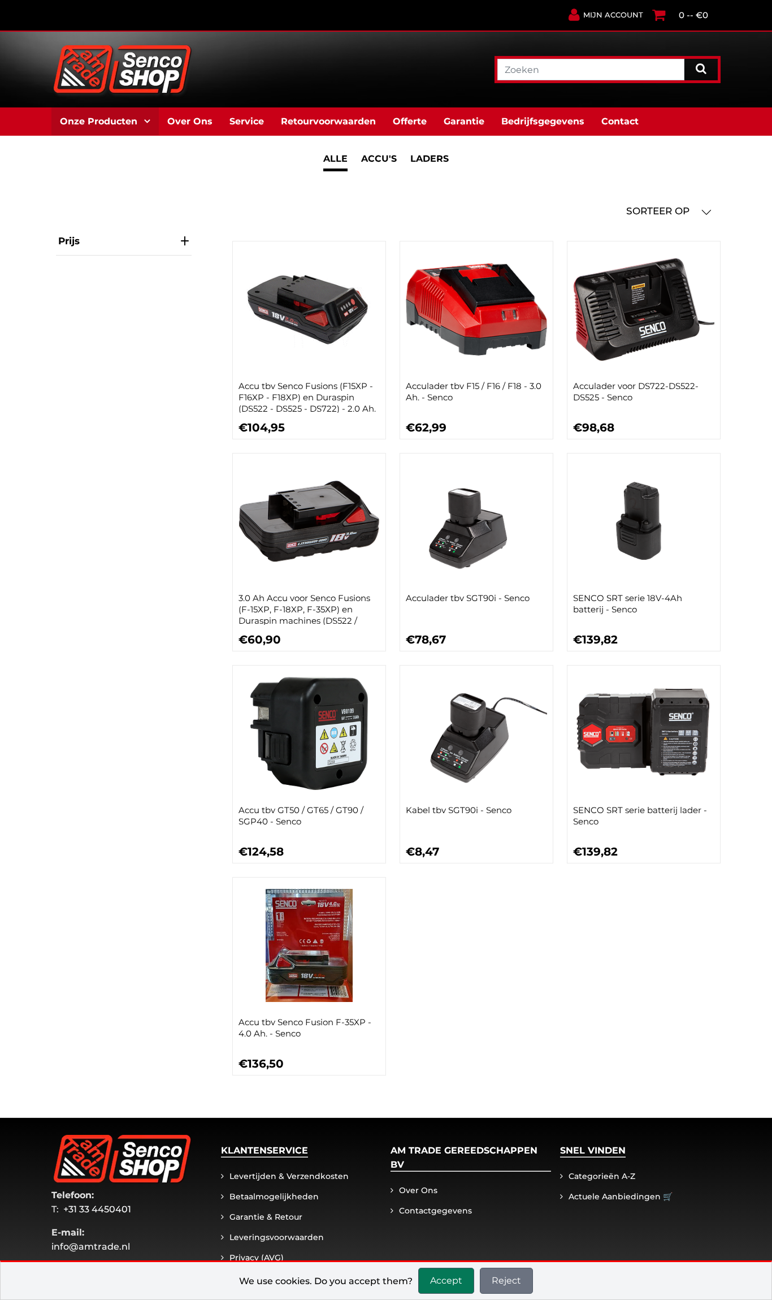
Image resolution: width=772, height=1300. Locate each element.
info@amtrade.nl (90, 1246)
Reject (506, 1280)
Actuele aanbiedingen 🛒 (621, 1196)
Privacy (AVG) (256, 1258)
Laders (429, 158)
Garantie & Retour (265, 1217)
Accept (446, 1280)
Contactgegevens (435, 1211)
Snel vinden (593, 1150)
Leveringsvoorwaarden (276, 1237)
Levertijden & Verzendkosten (289, 1176)
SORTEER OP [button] (659, 211)
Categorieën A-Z (602, 1176)
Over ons (418, 1190)
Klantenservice (264, 1150)
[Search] (701, 68)
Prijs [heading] (69, 241)
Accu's (379, 158)
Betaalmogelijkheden (274, 1196)
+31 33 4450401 (97, 1209)
